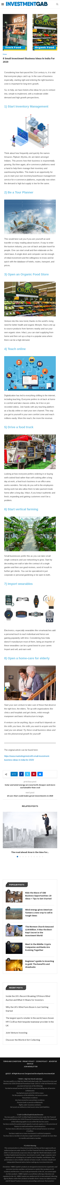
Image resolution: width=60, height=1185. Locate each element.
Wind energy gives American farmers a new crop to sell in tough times (38, 912)
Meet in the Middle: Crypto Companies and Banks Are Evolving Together (38, 947)
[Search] (57, 4)
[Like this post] (15, 774)
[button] (5, 834)
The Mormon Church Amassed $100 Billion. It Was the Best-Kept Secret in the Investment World (39, 931)
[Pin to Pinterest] (33, 774)
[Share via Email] (40, 774)
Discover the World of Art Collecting (23, 1040)
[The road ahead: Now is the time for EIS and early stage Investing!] (30, 830)
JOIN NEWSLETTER (30, 1066)
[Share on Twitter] (27, 774)
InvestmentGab (49, 1073)
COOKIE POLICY (41, 1061)
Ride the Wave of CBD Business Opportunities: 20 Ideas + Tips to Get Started (38, 895)
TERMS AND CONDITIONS (12, 1061)
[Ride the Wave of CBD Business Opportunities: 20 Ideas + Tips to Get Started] (14, 896)
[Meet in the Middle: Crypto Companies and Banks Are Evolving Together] (14, 948)
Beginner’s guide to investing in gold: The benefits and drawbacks (39, 964)
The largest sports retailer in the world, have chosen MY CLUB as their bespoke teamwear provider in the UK (30, 1022)
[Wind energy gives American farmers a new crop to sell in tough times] (14, 913)
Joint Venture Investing (16, 1032)
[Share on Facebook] (21, 774)
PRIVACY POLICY (28, 1061)
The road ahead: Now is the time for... (30, 852)
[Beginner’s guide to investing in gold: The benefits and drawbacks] (14, 965)
